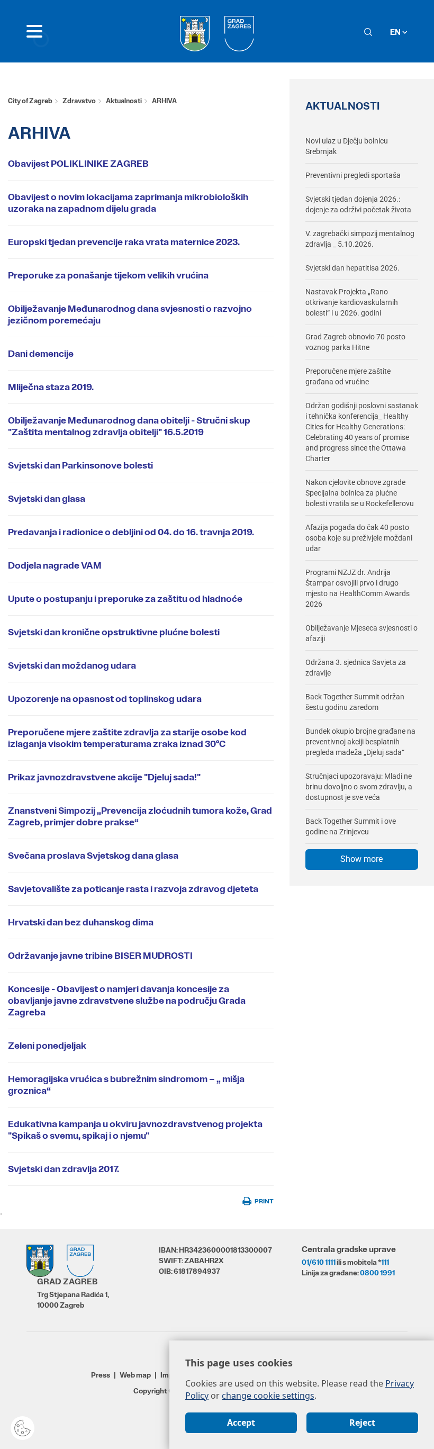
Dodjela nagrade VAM (55, 565)
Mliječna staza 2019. (51, 387)
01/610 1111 (319, 1262)
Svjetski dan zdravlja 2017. (63, 1169)
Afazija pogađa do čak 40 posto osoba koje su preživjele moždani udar (358, 538)
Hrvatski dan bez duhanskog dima (80, 922)
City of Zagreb (30, 101)
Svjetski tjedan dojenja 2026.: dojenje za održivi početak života (358, 204)
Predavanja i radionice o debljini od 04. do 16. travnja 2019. (131, 532)
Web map (135, 1375)
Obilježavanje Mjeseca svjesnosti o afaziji (361, 633)
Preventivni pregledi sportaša (353, 175)
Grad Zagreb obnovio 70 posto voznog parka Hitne (355, 342)
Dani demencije (41, 353)
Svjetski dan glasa (46, 498)
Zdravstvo (79, 101)
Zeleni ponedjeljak (47, 1045)
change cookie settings (268, 1395)
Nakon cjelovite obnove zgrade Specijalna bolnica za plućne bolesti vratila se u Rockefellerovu (359, 493)
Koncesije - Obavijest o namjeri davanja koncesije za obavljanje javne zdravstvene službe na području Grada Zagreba (127, 1001)
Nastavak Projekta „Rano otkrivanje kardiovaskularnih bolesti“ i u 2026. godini (351, 302)
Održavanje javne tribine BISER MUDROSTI (100, 955)
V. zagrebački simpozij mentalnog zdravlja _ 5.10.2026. (359, 238)
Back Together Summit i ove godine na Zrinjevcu (350, 826)
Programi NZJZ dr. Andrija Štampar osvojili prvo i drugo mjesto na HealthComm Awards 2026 (357, 588)
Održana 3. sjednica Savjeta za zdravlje (355, 667)
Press (100, 1375)
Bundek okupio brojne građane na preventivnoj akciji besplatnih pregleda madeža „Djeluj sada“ (360, 742)
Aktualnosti (124, 101)
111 (385, 1262)
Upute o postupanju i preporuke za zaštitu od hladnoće (125, 598)
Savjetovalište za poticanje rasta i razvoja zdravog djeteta (133, 889)
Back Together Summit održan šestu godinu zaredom (354, 702)
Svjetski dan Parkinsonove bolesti (80, 465)
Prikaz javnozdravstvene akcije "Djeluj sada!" (104, 777)
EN (396, 32)
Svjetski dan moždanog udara (72, 665)
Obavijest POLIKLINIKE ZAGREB (78, 163)
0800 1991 (377, 1272)
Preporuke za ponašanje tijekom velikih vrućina (108, 275)
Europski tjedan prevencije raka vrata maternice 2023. (124, 242)
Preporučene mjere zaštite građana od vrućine (348, 376)
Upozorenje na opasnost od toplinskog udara (105, 699)
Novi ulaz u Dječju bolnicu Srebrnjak (346, 146)
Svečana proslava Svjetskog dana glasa (93, 855)
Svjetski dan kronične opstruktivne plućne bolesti (114, 632)
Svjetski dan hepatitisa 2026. (352, 268)
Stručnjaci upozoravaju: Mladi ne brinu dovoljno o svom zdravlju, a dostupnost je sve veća (358, 787)
